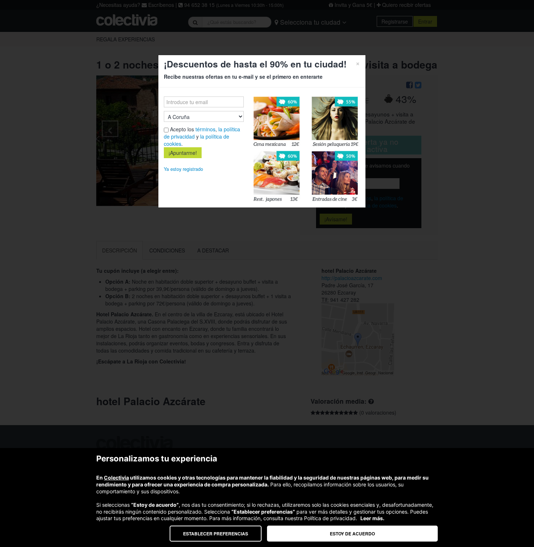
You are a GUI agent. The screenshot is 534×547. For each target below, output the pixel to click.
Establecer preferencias (215, 533)
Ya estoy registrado (183, 169)
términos (205, 129)
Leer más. (372, 518)
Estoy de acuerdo (352, 533)
